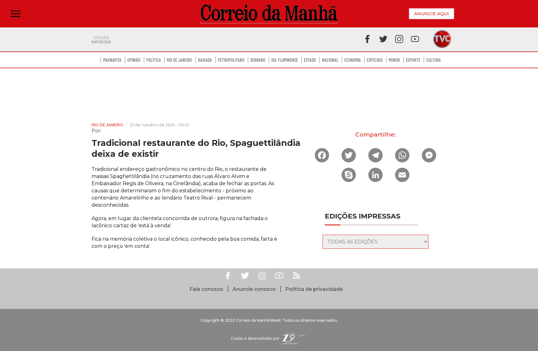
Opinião (133, 60)
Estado (310, 60)
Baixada (205, 60)
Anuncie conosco (254, 289)
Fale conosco (206, 289)
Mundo (394, 60)
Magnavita (112, 60)
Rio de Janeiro (179, 60)
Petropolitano (231, 60)
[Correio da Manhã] (269, 13)
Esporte (413, 60)
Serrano (257, 60)
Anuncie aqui (431, 14)
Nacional (330, 60)
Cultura (433, 60)
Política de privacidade (314, 289)
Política (153, 60)
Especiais (375, 60)
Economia (352, 60)
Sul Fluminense (284, 60)
